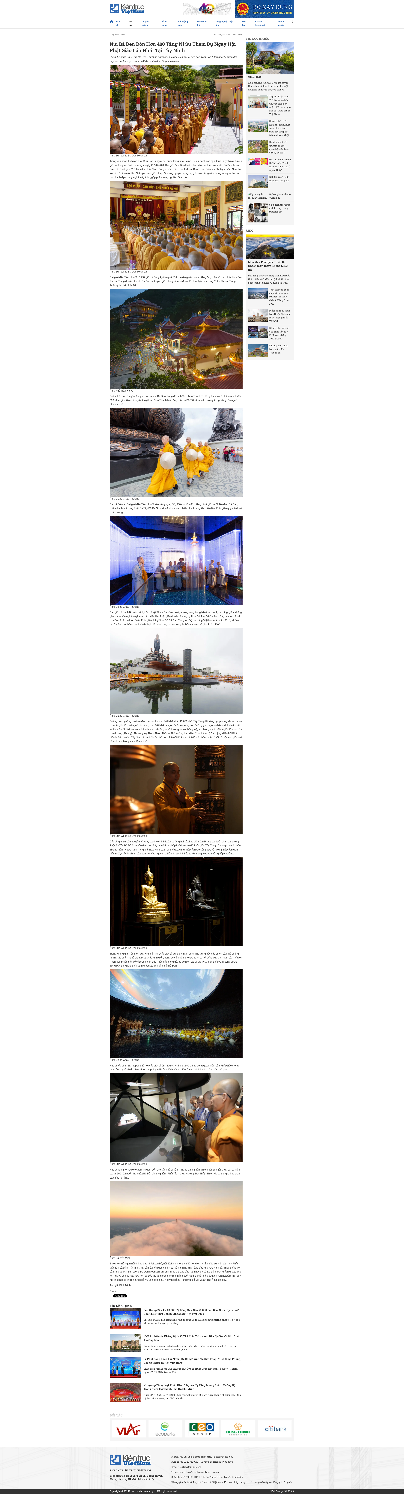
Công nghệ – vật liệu (224, 23)
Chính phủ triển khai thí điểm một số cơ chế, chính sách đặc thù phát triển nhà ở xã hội (279, 128)
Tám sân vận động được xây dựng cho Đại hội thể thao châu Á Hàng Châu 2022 (279, 296)
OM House (254, 76)
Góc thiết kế (202, 23)
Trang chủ (111, 21)
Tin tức (130, 23)
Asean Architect (260, 23)
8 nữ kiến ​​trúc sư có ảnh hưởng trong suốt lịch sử (279, 208)
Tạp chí (118, 23)
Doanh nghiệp (280, 23)
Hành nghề (164, 23)
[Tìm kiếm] (291, 21)
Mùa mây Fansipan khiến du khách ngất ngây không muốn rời (268, 265)
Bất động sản (183, 23)
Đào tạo (244, 23)
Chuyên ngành (145, 23)
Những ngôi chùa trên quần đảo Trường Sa (278, 349)
